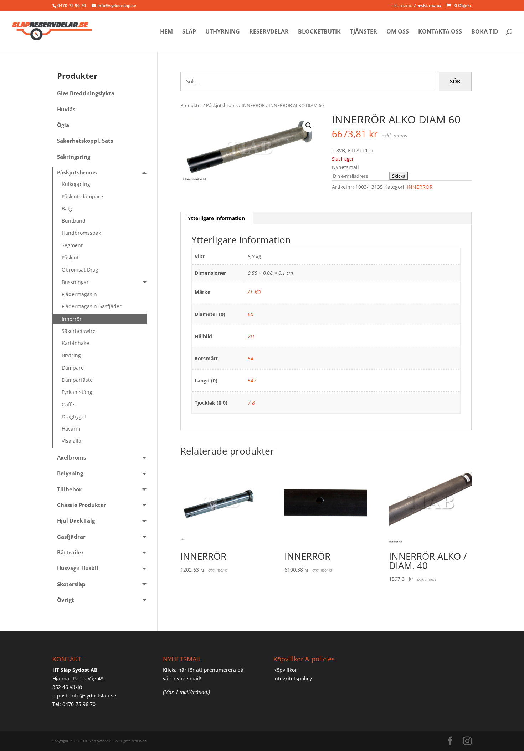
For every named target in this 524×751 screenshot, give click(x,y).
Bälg (67, 208)
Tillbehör (69, 489)
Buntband (74, 220)
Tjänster (363, 32)
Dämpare (73, 367)
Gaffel (69, 404)
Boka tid (484, 32)
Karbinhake (75, 343)
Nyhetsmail (345, 167)
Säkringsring (73, 157)
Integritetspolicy (292, 678)
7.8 (251, 402)
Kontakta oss (440, 32)
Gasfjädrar (71, 537)
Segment (72, 245)
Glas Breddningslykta (85, 93)
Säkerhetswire (79, 331)
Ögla (63, 125)
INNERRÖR (253, 105)
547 (252, 380)
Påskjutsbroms (222, 105)
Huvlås (66, 109)
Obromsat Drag (80, 269)
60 (250, 314)
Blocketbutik (319, 32)
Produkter (191, 105)
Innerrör (72, 318)
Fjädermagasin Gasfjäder (92, 306)
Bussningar (75, 282)
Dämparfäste (77, 379)
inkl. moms (401, 5)
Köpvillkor (285, 669)
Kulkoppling (76, 184)
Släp (189, 32)
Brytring (71, 355)
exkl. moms (429, 5)
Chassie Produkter (81, 505)
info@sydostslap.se (93, 695)
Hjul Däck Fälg (76, 520)
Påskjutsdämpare (82, 196)
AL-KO (254, 292)
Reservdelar (269, 32)
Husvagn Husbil (77, 568)
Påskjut (70, 257)
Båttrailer (70, 552)
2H (251, 336)
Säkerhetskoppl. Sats (85, 140)
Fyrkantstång (77, 392)
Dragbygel (74, 416)
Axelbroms (71, 457)
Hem (166, 32)
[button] (308, 125)
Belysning (70, 473)
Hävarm (71, 428)
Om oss (397, 32)
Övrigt (65, 600)
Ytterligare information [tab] (216, 218)
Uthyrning (222, 32)
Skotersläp (71, 584)
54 (250, 358)
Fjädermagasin (79, 294)
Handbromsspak (81, 232)
